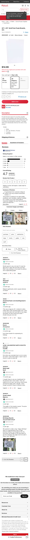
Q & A (26, 35)
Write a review (18, 35)
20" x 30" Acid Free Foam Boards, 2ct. (13, 29)
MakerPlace (16, 1)
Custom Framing (5, 1)
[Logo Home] (4, 5)
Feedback (15, 479)
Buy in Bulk (8, 107)
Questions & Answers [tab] (17, 142)
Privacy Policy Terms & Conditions (10, 531)
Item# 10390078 (6, 32)
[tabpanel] (15, 302)
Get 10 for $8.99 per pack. (12, 105)
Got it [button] (15, 534)
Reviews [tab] (4, 142)
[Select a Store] (23, 5)
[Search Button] (3, 9)
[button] (15, 537)
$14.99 (5, 67)
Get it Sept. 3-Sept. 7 (14, 83)
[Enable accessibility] (27, 537)
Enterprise (26, 1)
